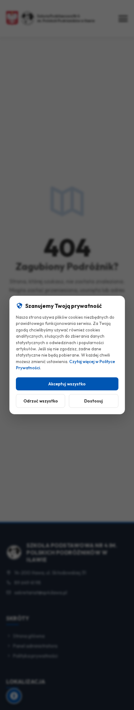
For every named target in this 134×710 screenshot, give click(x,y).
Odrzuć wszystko (40, 401)
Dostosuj (93, 401)
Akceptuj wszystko (67, 384)
